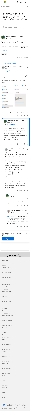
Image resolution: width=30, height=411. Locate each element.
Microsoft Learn (5, 363)
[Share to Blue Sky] (17, 255)
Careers (3, 382)
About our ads (4, 408)
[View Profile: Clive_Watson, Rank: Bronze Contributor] (3, 67)
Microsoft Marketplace (6, 370)
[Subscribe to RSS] (20, 255)
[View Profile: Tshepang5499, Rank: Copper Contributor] (3, 37)
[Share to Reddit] (15, 255)
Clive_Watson (8, 66)
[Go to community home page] (5, 2)
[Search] (18, 2)
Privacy (16, 405)
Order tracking (4, 296)
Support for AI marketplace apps (8, 366)
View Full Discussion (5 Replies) (9, 63)
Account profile (4, 286)
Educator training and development (8, 322)
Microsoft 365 (4, 342)
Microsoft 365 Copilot (6, 349)
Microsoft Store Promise (6, 301)
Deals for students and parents (7, 325)
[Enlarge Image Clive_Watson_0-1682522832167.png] (15, 96)
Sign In (26, 2)
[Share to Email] (22, 255)
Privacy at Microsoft (5, 390)
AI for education (5, 327)
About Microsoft (5, 385)
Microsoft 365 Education (6, 318)
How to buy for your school (7, 320)
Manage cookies (23, 405)
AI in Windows (4, 274)
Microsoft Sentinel (6, 6)
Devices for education (6, 313)
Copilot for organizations (6, 270)
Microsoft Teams (5, 346)
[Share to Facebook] (10, 255)
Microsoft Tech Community (7, 368)
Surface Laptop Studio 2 (6, 267)
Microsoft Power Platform (6, 344)
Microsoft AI (4, 334)
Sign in (8, 239)
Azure (3, 358)
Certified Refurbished (6, 298)
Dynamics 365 (4, 339)
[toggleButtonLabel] (28, 6)
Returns (3, 294)
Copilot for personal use (6, 272)
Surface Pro (4, 262)
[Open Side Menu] (2, 2)
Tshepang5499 (9, 36)
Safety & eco (17, 407)
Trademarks (10, 407)
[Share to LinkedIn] (7, 255)
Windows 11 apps (5, 279)
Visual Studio (4, 375)
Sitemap (3, 405)
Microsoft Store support (6, 291)
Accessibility (4, 397)
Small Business (4, 351)
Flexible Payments (5, 303)
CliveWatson (11, 124)
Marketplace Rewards (6, 373)
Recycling (23, 407)
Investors (3, 392)
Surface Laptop (4, 265)
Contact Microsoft (10, 405)
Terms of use (4, 407)
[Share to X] (12, 255)
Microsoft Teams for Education (7, 315)
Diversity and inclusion (6, 394)
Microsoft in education (6, 310)
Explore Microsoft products (7, 277)
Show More (5, 50)
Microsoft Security (5, 337)
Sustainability (4, 399)
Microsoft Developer (5, 361)
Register (22, 2)
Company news (4, 387)
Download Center (5, 289)
